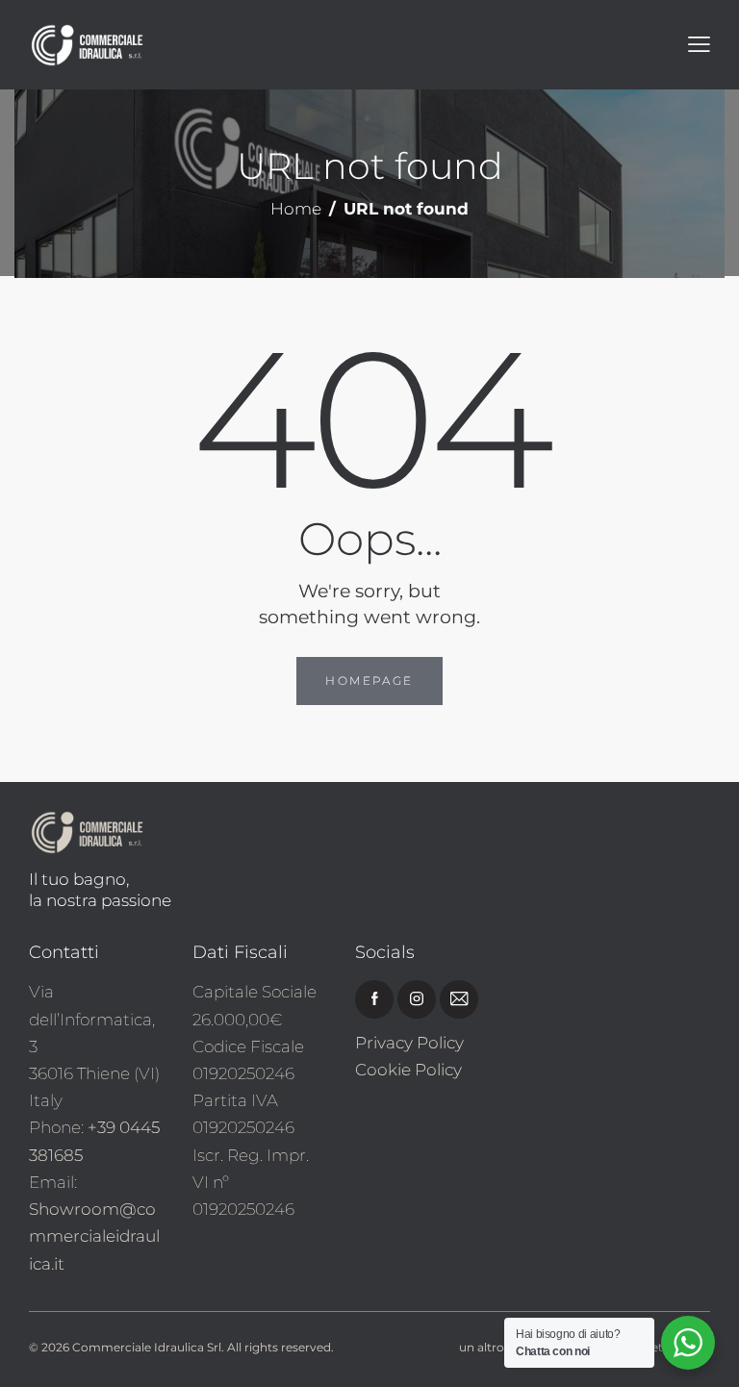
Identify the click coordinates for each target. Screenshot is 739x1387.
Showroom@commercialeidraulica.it (94, 1236)
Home (295, 209)
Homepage (369, 680)
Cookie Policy (408, 1069)
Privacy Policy (409, 1042)
